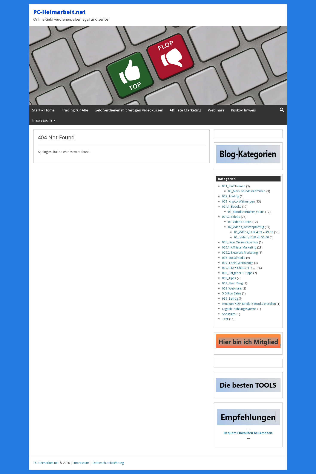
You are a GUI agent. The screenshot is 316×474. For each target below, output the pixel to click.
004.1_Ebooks (231, 206)
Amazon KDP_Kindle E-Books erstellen (249, 304)
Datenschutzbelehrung (108, 463)
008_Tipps (229, 278)
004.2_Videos (231, 217)
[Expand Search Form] (282, 110)
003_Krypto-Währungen (238, 201)
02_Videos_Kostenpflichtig (246, 227)
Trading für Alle (74, 110)
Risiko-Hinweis (243, 110)
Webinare (216, 110)
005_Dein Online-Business (240, 242)
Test (225, 319)
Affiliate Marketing (185, 110)
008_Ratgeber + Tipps (237, 273)
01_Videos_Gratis (240, 222)
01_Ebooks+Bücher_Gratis (246, 212)
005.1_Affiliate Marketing (239, 247)
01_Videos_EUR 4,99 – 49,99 (253, 232)
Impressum (42, 120)
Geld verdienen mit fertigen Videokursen (129, 110)
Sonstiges (229, 314)
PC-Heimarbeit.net (59, 11)
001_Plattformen (233, 186)
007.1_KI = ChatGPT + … (239, 268)
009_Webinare (232, 288)
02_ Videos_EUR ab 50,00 (251, 237)
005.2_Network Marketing (240, 252)
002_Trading (230, 196)
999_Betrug (230, 298)
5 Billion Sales (231, 293)
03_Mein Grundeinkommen (246, 191)
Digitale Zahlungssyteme (239, 309)
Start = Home (43, 110)
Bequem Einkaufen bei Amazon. (248, 433)
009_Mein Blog (232, 283)
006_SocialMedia (233, 258)
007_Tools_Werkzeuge (237, 263)
